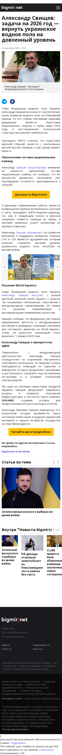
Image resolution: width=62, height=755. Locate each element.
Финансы (38, 649)
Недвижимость (41, 645)
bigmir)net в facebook (16, 451)
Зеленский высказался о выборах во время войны (27, 513)
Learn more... (47, 749)
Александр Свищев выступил (22, 295)
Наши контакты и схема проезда (21, 681)
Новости (7, 649)
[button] (4, 267)
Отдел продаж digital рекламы (42, 698)
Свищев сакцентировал (31, 167)
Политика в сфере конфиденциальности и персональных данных (29, 692)
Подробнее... (19, 743)
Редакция (49, 681)
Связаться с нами (12, 684)
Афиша (6, 645)
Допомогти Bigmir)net (31, 194)
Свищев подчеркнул (28, 232)
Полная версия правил (15, 729)
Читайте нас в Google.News (31, 432)
